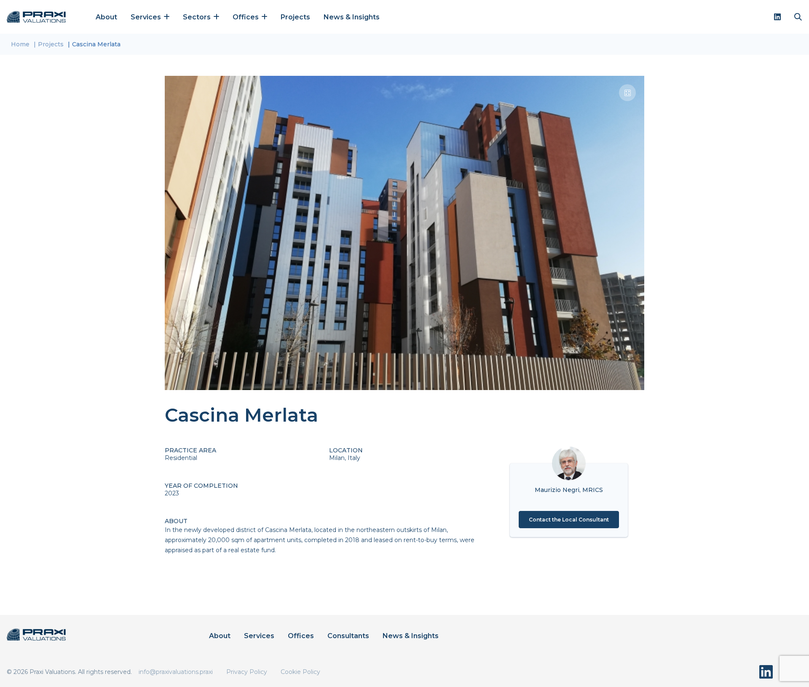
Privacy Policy (246, 672)
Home (20, 44)
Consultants (348, 636)
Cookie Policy (300, 672)
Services (259, 636)
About (106, 17)
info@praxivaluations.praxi (176, 672)
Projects (295, 17)
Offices (301, 636)
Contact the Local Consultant (569, 519)
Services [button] (147, 17)
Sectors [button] (197, 17)
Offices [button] (246, 17)
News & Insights (352, 17)
